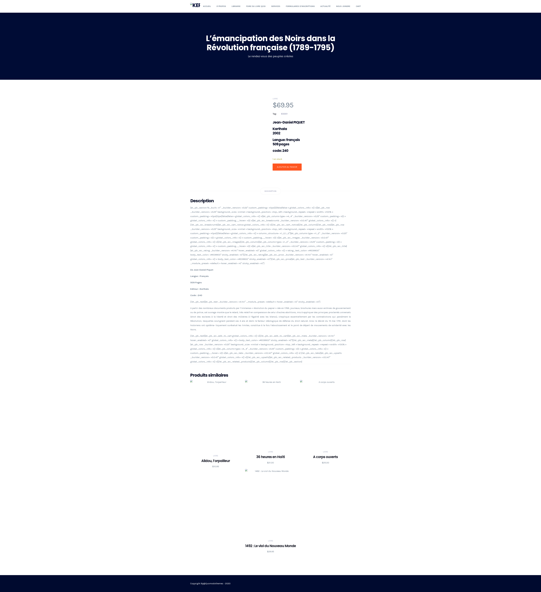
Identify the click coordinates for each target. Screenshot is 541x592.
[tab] (270, 191)
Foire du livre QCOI (256, 6)
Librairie (236, 6)
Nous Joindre (343, 6)
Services (275, 6)
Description (270, 191)
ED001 (284, 113)
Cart (358, 6)
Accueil (207, 6)
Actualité (325, 6)
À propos (221, 6)
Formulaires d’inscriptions (300, 6)
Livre (275, 98)
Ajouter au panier (287, 167)
